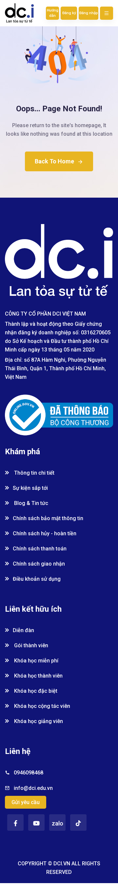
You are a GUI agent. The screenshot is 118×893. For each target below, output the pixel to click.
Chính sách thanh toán (40, 548)
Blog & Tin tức (30, 503)
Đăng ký (69, 13)
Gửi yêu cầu (25, 802)
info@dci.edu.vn (33, 788)
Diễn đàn (23, 630)
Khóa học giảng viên (38, 721)
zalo (57, 823)
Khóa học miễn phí (35, 660)
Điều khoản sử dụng (37, 579)
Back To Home (54, 161)
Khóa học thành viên (38, 676)
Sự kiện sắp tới (30, 488)
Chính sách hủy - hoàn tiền (44, 533)
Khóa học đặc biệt (35, 691)
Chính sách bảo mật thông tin (48, 518)
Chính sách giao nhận (39, 564)
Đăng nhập (88, 13)
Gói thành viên (30, 645)
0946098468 (28, 772)
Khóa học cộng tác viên (41, 706)
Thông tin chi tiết (33, 473)
